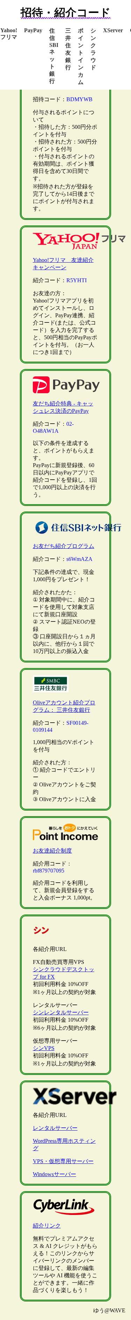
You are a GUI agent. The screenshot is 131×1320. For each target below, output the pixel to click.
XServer (113, 30)
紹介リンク (47, 1226)
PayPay (33, 30)
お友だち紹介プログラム (63, 546)
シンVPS (43, 1048)
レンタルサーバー (55, 1128)
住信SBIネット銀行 (53, 56)
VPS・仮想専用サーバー (63, 1161)
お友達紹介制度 (52, 851)
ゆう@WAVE (109, 1310)
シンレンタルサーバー (61, 1012)
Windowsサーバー (54, 1174)
